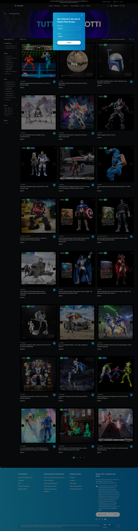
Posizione (60, 25)
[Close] (82, 15)
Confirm (69, 42)
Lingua (59, 33)
